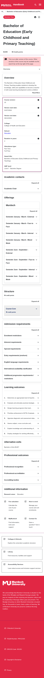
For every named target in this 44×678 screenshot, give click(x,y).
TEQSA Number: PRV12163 (16, 639)
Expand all (35, 183)
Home (3, 11)
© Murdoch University (14, 628)
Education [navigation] (7, 133)
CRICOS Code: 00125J (14, 649)
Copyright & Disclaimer (14, 659)
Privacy (9, 670)
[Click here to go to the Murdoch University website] (6, 5)
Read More (36, 93)
